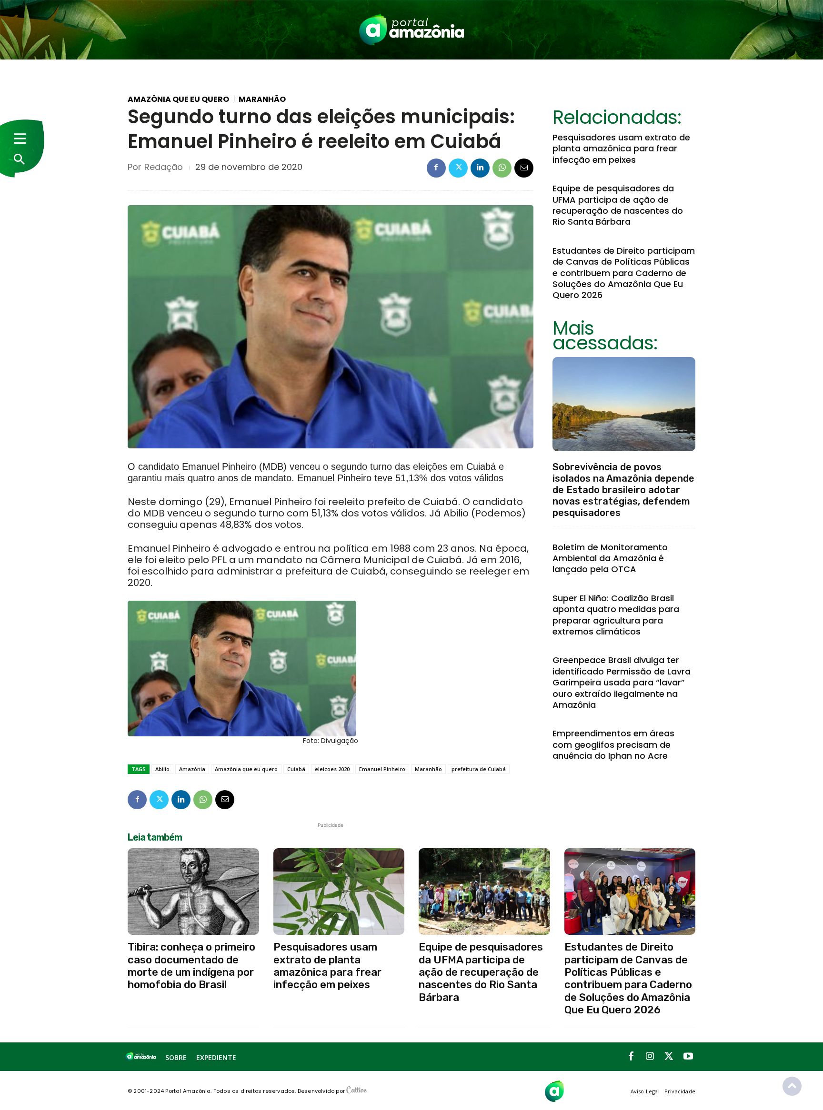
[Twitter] (458, 168)
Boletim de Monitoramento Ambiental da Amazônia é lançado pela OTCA (610, 558)
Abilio (162, 769)
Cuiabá (296, 769)
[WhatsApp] (502, 168)
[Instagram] (650, 1057)
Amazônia (192, 769)
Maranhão (262, 99)
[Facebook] (436, 168)
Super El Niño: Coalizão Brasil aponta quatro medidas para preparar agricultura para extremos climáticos (615, 614)
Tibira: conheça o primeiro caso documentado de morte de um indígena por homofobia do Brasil (191, 966)
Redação (163, 167)
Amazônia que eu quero (178, 99)
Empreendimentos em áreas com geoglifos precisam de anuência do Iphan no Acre (613, 744)
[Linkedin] (480, 168)
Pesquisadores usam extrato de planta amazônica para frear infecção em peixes (621, 148)
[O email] (523, 168)
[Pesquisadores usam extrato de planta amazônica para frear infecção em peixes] (339, 891)
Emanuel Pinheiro (382, 769)
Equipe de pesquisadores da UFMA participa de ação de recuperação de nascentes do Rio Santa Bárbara (617, 205)
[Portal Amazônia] (411, 29)
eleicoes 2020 (332, 769)
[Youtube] (688, 1057)
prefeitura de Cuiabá (479, 769)
